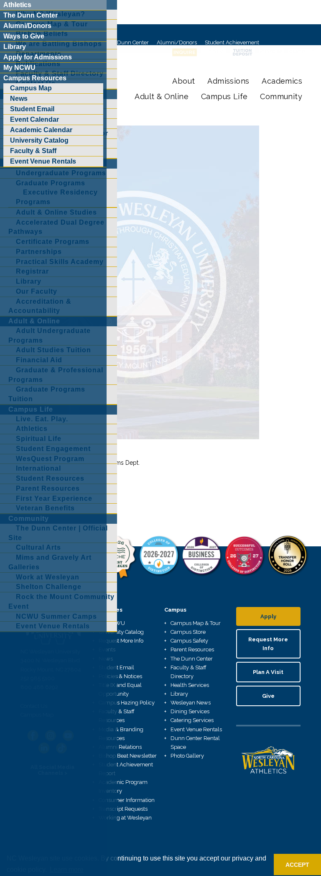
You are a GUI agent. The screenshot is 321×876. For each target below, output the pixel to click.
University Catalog (121, 632)
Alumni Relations (120, 747)
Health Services (190, 685)
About (183, 81)
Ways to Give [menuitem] (23, 36)
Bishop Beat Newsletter (128, 756)
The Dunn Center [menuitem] (30, 15)
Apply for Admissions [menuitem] (37, 57)
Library (179, 694)
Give (268, 696)
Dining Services (190, 711)
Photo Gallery (187, 756)
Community (281, 96)
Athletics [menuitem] (17, 4)
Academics (282, 81)
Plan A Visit (268, 672)
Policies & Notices (120, 676)
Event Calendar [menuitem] (34, 119)
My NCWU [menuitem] (19, 67)
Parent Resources (192, 649)
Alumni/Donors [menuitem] (27, 25)
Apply (268, 616)
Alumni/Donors (177, 42)
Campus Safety (189, 641)
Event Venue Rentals (196, 729)
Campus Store (188, 632)
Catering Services (192, 720)
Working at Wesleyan (125, 818)
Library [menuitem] (14, 46)
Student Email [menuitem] (32, 109)
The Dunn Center (128, 42)
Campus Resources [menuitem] (34, 78)
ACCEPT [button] (297, 864)
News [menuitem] (19, 98)
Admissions (228, 81)
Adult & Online (162, 96)
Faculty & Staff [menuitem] (33, 150)
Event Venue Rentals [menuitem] (43, 161)
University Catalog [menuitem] (39, 140)
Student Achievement (232, 42)
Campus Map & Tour (196, 623)
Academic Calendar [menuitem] (41, 129)
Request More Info (121, 641)
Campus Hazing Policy (127, 702)
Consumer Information (127, 800)
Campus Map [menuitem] (31, 88)
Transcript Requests (123, 809)
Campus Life (224, 96)
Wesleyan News (191, 702)
